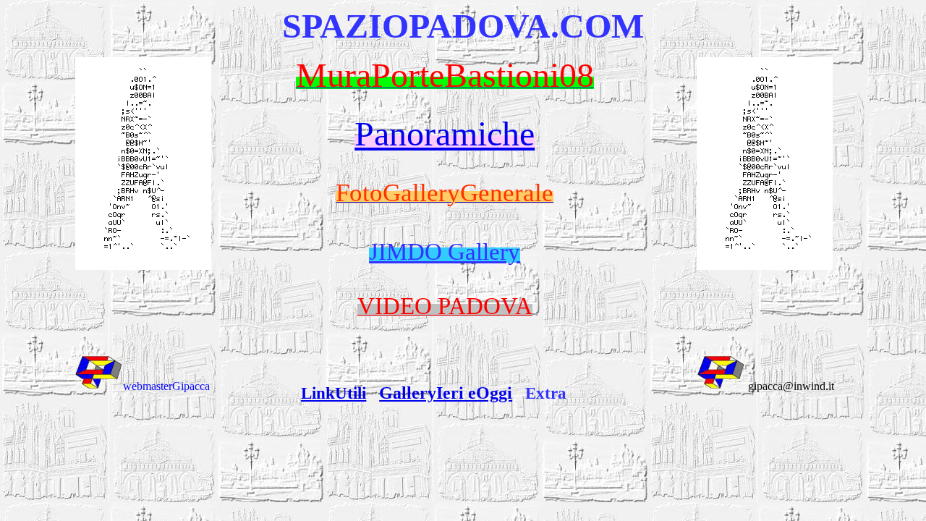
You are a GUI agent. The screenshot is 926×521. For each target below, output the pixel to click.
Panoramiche (444, 133)
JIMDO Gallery (444, 251)
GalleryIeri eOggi (445, 393)
